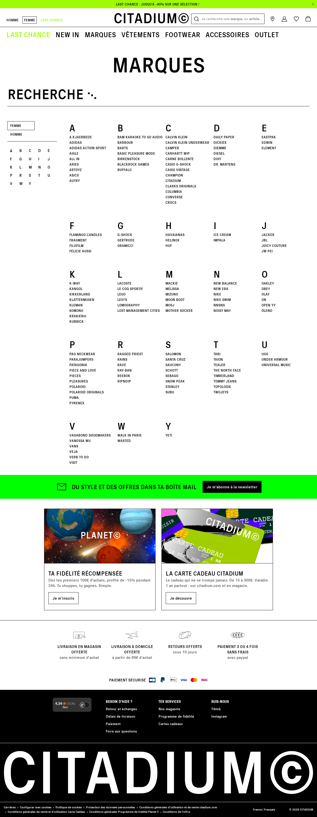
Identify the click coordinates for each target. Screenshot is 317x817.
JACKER (268, 235)
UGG (265, 354)
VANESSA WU (80, 440)
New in (67, 34)
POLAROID (77, 386)
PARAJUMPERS (81, 359)
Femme (29, 20)
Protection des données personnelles (110, 807)
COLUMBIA (173, 191)
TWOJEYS (220, 392)
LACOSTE (124, 283)
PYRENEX (76, 403)
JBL (264, 240)
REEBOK (123, 376)
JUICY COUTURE (274, 245)
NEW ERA (220, 289)
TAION (218, 359)
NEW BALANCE (225, 283)
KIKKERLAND (79, 294)
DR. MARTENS (224, 164)
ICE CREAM (222, 235)
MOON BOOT (175, 299)
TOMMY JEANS (225, 381)
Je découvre (181, 598)
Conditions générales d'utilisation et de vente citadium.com (178, 807)
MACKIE (171, 283)
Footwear (182, 34)
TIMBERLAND (223, 376)
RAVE (121, 365)
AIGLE (74, 153)
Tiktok (216, 709)
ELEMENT (269, 148)
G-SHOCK (124, 235)
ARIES (74, 164)
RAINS (122, 359)
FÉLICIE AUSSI (80, 251)
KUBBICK (76, 321)
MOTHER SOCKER (179, 310)
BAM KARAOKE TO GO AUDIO (139, 137)
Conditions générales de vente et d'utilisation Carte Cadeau (46, 812)
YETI (168, 435)
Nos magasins (169, 709)
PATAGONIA (78, 365)
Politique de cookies (68, 807)
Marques (100, 34)
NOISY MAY (222, 310)
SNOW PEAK (175, 381)
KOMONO (76, 310)
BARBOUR (125, 142)
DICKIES (219, 142)
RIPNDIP (124, 381)
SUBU (169, 392)
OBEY (266, 289)
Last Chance (28, 34)
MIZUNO (171, 294)
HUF (168, 245)
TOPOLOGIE (222, 386)
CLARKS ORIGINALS (180, 186)
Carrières (10, 807)
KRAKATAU (77, 316)
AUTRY (74, 180)
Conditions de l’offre (176, 812)
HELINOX (172, 240)
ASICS (74, 175)
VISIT (73, 462)
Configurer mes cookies (36, 807)
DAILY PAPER (223, 137)
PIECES (75, 376)
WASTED (124, 440)
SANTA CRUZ (175, 359)
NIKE (217, 294)
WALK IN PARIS (129, 435)
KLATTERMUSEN (81, 299)
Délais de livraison (120, 716)
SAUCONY (173, 365)
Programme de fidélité (176, 716)
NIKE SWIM (222, 299)
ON (264, 299)
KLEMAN (76, 305)
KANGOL (75, 289)
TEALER (219, 365)
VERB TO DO (79, 457)
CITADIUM (173, 180)
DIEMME (219, 148)
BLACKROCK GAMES (133, 164)
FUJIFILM (76, 245)
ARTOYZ (75, 170)
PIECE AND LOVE (82, 370)
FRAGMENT (78, 240)
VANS (73, 446)
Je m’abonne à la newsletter (232, 486)
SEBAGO (171, 376)
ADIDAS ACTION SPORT (87, 148)
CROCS (170, 202)
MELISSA (172, 289)
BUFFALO (124, 170)
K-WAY (74, 283)
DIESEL (219, 153)
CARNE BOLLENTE (179, 159)
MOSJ (169, 305)
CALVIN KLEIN (176, 137)
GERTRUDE (125, 240)
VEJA (73, 451)
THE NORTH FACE (227, 370)
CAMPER (172, 148)
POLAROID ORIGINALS (86, 392)
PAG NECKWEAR (82, 354)
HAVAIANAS (175, 235)
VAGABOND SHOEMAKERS (90, 435)
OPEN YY (268, 305)
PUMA (74, 397)
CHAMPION (174, 175)
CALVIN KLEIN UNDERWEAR (187, 142)
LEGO (121, 294)
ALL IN (74, 159)
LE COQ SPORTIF (130, 289)
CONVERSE (174, 197)
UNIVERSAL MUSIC (276, 365)
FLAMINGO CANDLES (85, 235)
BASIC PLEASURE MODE (136, 153)
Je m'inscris (63, 598)
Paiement (113, 724)
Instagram (219, 716)
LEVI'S (122, 299)
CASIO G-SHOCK (178, 164)
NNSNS (219, 305)
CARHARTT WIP (177, 153)
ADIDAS (75, 142)
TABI (216, 354)
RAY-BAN (124, 370)
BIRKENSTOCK (128, 159)
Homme (12, 20)
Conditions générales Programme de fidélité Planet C (124, 812)
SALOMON (173, 354)
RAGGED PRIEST (130, 354)
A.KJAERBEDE (80, 137)
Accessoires (227, 34)
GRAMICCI (125, 245)
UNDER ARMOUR (275, 359)
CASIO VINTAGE (177, 170)
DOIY (217, 159)
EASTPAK (269, 137)
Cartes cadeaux (170, 724)
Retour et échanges (121, 709)
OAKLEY (268, 283)
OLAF (265, 294)
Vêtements (140, 34)
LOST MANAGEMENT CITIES (138, 310)
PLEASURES (78, 381)
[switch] (85, 705)
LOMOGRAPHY (128, 305)
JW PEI (267, 251)
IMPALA (219, 240)
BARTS (122, 148)
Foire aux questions (121, 731)
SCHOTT (171, 370)
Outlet (267, 34)
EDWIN (267, 142)
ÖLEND (267, 310)
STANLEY (172, 386)
